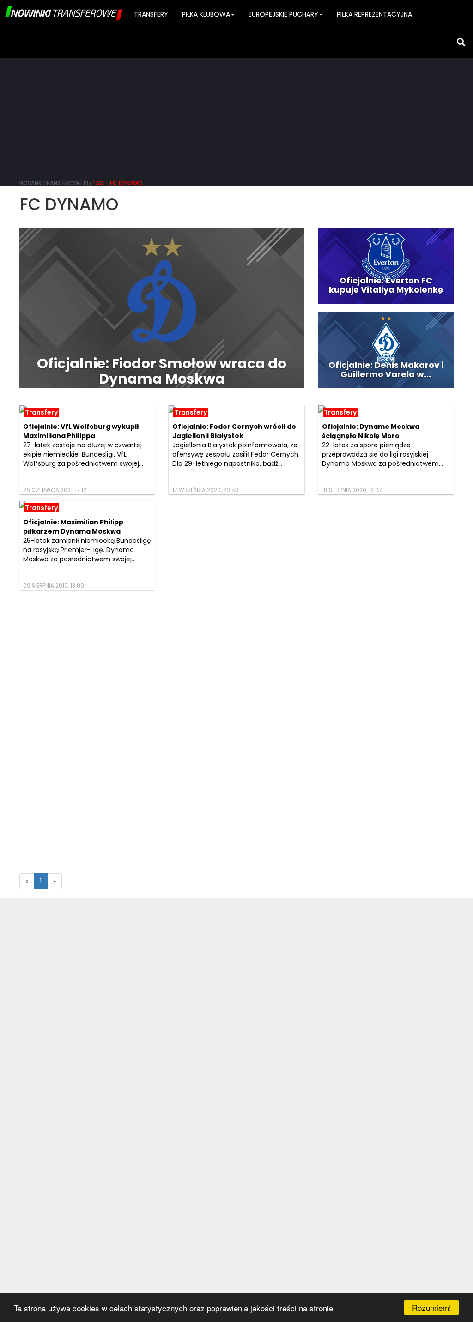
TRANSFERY (151, 14)
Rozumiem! (431, 1307)
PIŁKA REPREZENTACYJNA (374, 14)
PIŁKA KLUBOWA (206, 14)
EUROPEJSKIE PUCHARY (283, 14)
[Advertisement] (236, 101)
